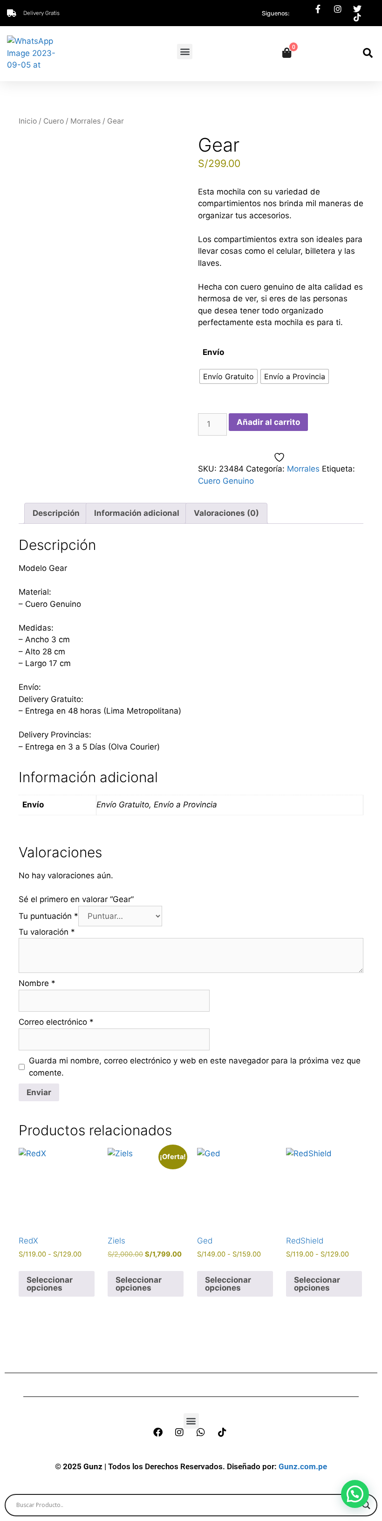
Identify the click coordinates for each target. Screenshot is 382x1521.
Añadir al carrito (268, 422)
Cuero (53, 121)
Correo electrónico (56, 1022)
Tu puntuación (48, 916)
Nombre (37, 983)
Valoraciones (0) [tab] (226, 513)
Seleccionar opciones (50, 1283)
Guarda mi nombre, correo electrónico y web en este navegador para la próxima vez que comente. (195, 1066)
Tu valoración (47, 932)
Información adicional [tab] (136, 513)
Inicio (28, 121)
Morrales (85, 121)
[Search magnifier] (366, 1505)
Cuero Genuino (226, 481)
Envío (213, 352)
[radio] (228, 376)
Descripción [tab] (56, 513)
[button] (184, 51)
